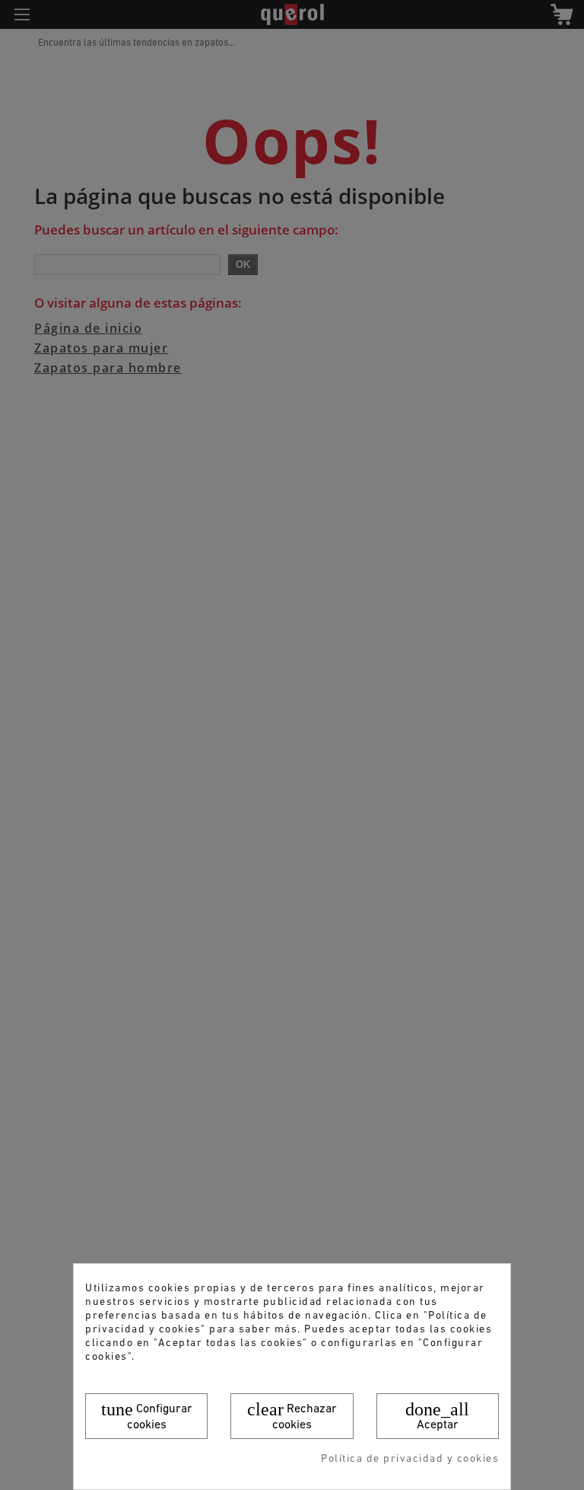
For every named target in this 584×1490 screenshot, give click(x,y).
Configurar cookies (146, 1415)
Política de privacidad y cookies (410, 1459)
